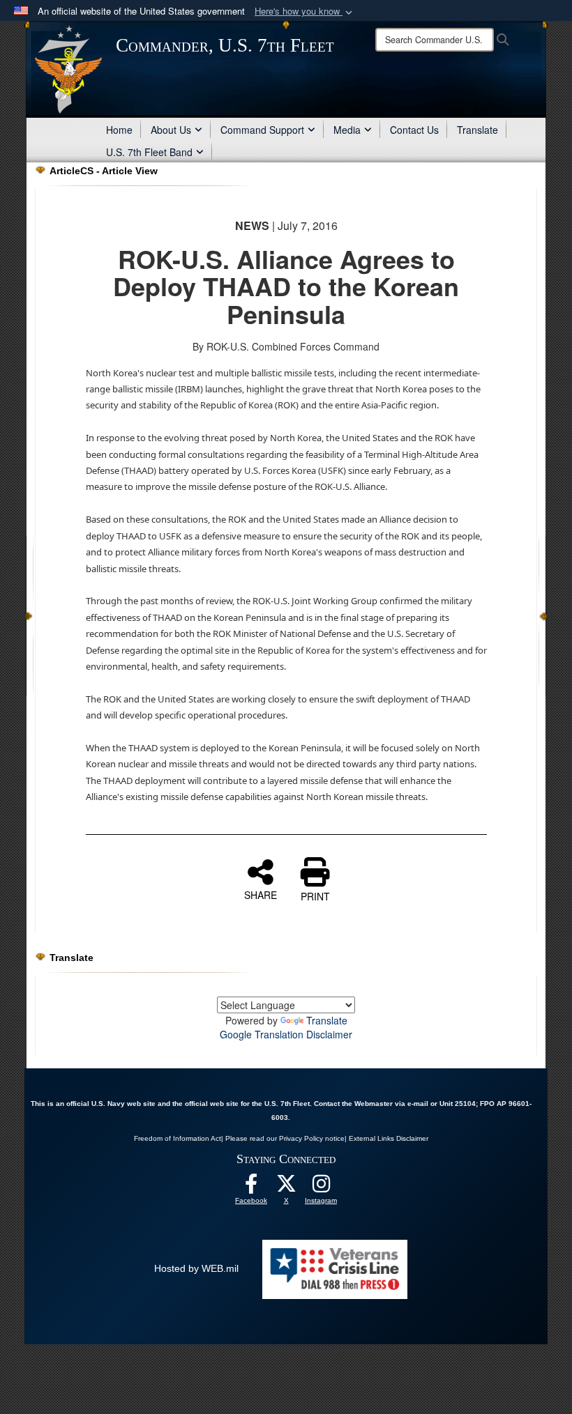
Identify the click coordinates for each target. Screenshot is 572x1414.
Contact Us (414, 130)
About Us (171, 130)
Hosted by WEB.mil (196, 1268)
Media (347, 130)
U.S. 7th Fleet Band (149, 152)
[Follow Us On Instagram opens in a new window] (320, 1187)
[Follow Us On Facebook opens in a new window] (251, 1187)
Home (119, 130)
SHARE (260, 894)
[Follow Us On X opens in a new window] (286, 1187)
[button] (305, 11)
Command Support (262, 130)
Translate (477, 130)
